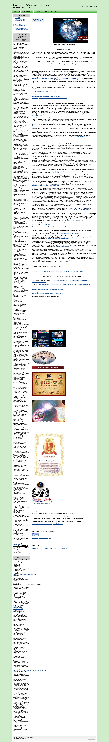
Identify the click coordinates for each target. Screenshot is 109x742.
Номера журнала (27, 11)
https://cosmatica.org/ (63, 172)
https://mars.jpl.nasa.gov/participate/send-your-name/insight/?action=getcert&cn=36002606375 (64, 284)
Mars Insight (18, 24)
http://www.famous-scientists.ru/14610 (68, 233)
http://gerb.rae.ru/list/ (37, 278)
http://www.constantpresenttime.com (74, 220)
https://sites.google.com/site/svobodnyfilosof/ (79, 209)
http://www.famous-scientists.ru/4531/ (18, 608)
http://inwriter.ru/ (72, 78)
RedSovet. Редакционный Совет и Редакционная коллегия (21, 20)
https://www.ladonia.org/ (62, 246)
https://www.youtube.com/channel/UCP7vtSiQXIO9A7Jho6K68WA (29, 670)
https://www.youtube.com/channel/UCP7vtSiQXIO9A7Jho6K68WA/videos (63, 271)
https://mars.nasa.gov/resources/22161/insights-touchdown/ (48, 289)
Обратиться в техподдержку (20, 738)
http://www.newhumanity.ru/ (39, 125)
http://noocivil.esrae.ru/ (19, 544)
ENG (96, 1)
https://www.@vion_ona (40, 94)
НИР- (33, 82)
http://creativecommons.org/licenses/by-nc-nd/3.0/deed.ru (47, 524)
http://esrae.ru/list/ (64, 55)
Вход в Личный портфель (89, 6)
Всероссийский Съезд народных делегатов (20, 26)
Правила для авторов (51, 11)
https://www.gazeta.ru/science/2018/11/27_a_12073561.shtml (48, 293)
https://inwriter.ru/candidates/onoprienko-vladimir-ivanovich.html (49, 78)
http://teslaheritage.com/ (58, 228)
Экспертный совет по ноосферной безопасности (21, 29)
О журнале (16, 11)
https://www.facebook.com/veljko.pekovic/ (59, 238)
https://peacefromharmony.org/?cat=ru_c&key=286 (45, 185)
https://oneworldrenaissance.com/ (41, 167)
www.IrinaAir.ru (46, 224)
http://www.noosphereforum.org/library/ (70, 58)
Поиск (38, 11)
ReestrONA (17, 18)
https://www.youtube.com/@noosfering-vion (45, 91)
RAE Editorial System (28, 737)
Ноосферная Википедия (21, 23)
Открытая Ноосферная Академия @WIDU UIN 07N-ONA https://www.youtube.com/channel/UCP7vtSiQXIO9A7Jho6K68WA (49, 97)
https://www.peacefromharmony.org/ (41, 538)
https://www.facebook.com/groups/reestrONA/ (24, 574)
